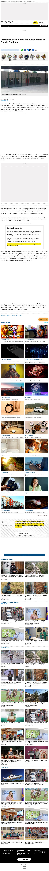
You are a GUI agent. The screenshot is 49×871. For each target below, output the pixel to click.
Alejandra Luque (28, 599)
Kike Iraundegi (3, 685)
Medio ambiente (19, 315)
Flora (24, 1)
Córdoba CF (27, 1)
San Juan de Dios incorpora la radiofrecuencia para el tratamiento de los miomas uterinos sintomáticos (36, 642)
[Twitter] (30, 50)
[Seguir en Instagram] (40, 852)
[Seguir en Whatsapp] (46, 852)
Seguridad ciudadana (20, 1)
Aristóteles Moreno (4, 579)
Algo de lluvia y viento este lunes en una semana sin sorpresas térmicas (11, 683)
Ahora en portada (5, 647)
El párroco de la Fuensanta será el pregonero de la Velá (36, 761)
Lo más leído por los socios (7, 559)
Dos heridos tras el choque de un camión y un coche (12, 784)
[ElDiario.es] (44, 25)
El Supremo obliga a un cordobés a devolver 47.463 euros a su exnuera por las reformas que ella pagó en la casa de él (36, 597)
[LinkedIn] (33, 50)
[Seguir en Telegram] (39, 852)
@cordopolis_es (4, 100)
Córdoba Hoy (5, 26)
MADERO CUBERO (4, 843)
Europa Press (3, 744)
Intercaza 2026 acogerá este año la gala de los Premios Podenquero (12, 641)
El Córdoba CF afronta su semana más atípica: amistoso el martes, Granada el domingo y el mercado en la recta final (12, 704)
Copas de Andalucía (31, 1)
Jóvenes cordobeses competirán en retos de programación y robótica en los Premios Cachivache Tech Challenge (35, 622)
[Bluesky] (28, 50)
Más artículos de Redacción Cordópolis (9, 602)
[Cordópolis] (8, 850)
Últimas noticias (4, 767)
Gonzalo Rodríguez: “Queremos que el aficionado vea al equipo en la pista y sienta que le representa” (35, 842)
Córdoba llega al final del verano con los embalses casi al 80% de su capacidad (35, 576)
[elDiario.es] (8, 853)
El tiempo (12, 1)
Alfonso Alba (27, 578)
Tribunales (15, 1)
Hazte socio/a (35, 22)
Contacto (24, 868)
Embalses (9, 1)
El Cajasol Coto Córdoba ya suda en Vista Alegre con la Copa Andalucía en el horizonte (12, 841)
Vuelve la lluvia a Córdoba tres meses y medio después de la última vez (12, 664)
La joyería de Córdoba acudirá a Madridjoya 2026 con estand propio (11, 742)
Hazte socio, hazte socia (23, 533)
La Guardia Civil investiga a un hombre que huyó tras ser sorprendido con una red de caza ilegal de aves (12, 597)
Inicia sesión (41, 22)
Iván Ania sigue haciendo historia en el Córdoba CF (10, 723)
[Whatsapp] (22, 50)
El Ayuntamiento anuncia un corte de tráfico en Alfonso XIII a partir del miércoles (12, 621)
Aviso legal (24, 866)
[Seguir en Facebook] (37, 852)
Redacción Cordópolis (5, 97)
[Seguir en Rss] (34, 853)
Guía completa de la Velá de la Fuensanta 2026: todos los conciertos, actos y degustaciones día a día (11, 762)
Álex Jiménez (3, 706)
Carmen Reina (27, 706)
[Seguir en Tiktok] (44, 852)
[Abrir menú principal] (47, 22)
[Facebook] (25, 50)
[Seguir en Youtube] (42, 852)
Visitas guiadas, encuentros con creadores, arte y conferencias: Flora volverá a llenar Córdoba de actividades (35, 704)
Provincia (8, 315)
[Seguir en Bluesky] (34, 852)
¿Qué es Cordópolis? (24, 864)
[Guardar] (35, 50)
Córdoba (13, 315)
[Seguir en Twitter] (36, 852)
